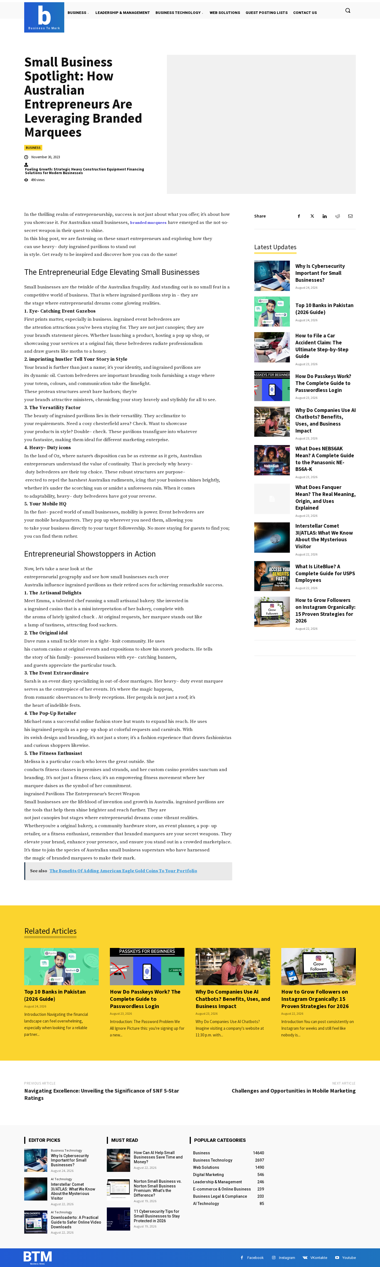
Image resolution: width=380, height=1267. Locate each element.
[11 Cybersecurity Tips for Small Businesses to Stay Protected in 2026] (118, 1219)
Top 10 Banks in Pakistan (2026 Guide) (324, 308)
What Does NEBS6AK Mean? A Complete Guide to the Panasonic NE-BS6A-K (324, 458)
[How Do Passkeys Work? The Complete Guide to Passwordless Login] (272, 386)
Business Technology (66, 1150)
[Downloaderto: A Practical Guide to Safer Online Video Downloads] (35, 1222)
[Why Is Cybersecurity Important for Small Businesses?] (272, 276)
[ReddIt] (337, 216)
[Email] (350, 216)
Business (33, 147)
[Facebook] (299, 216)
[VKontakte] (305, 1258)
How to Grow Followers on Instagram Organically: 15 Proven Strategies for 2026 (325, 610)
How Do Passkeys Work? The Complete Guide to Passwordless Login (323, 383)
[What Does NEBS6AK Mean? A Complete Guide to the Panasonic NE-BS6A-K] (272, 460)
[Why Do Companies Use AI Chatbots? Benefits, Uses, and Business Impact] (272, 422)
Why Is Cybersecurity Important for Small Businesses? (320, 273)
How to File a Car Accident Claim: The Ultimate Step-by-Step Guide (322, 345)
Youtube (349, 1258)
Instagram (287, 1258)
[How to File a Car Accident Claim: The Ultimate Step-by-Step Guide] (272, 347)
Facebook (255, 1258)
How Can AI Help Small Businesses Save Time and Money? (158, 1157)
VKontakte (318, 1258)
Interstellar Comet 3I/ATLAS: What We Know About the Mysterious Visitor (324, 536)
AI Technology (61, 1178)
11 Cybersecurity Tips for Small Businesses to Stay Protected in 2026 (157, 1216)
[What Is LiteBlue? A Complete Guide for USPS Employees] (272, 576)
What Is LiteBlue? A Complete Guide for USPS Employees (325, 573)
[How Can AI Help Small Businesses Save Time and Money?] (118, 1160)
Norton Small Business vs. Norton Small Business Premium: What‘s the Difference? (158, 1188)
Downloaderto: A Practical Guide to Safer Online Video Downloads (76, 1222)
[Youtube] (337, 1258)
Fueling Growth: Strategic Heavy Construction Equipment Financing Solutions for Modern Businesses (84, 171)
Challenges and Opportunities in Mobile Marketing (294, 1090)
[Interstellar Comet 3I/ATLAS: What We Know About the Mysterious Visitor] (272, 537)
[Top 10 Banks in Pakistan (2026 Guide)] (272, 312)
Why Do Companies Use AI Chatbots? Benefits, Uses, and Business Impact (325, 420)
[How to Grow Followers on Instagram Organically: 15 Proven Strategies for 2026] (272, 612)
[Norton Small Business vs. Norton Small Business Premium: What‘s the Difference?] (118, 1189)
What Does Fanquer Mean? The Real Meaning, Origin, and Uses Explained (325, 497)
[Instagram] (273, 1258)
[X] (311, 216)
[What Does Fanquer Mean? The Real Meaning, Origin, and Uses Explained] (272, 499)
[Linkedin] (324, 216)
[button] (348, 10)
